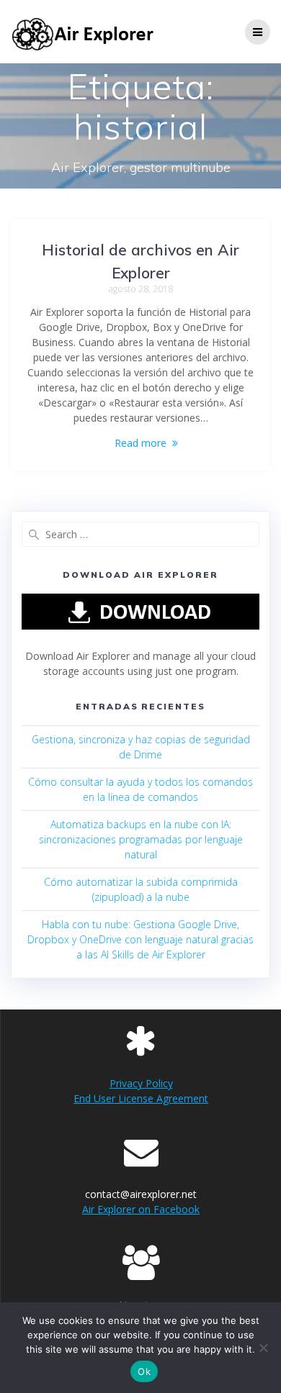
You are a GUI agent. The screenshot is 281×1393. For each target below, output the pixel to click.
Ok (144, 1371)
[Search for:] (140, 534)
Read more (140, 443)
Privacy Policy (141, 1083)
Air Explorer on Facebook (141, 1209)
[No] (263, 1347)
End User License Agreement (140, 1098)
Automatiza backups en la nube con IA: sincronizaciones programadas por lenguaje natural (141, 839)
